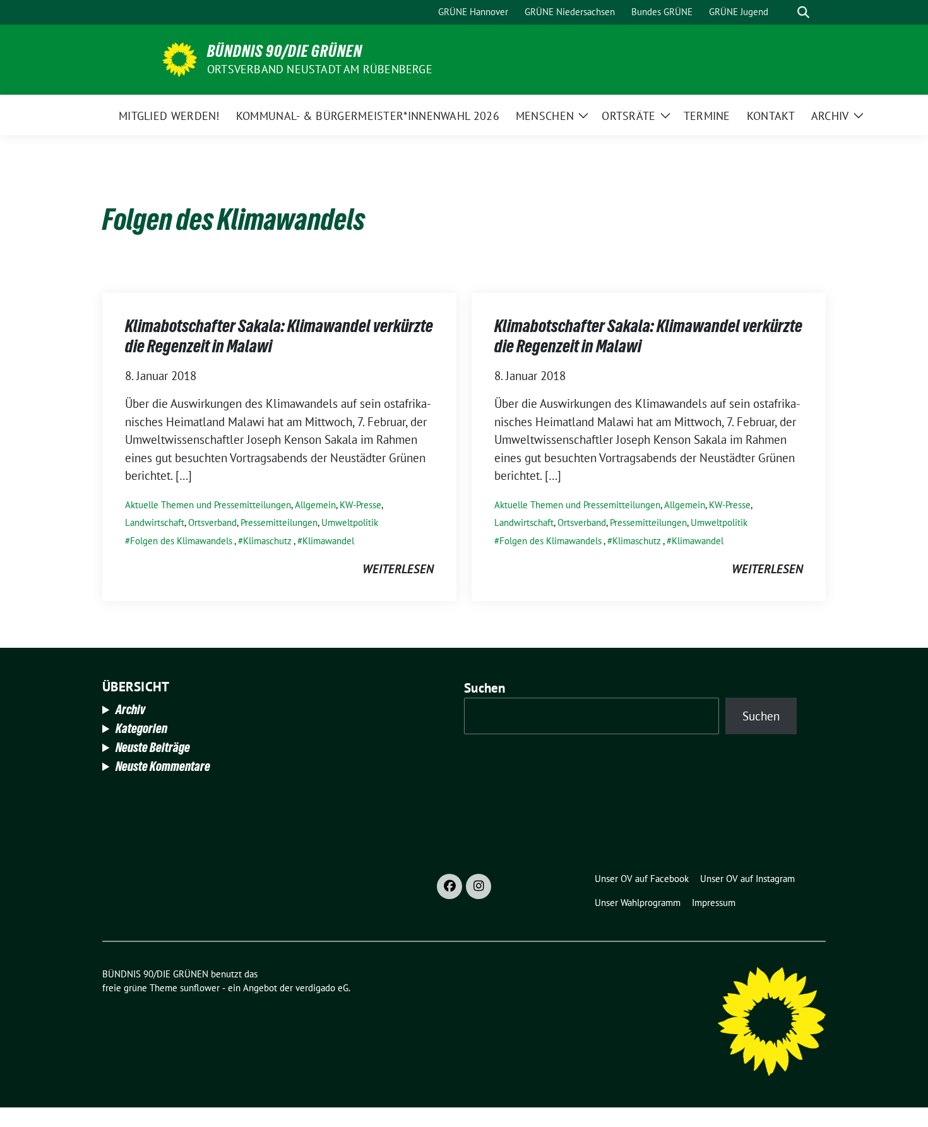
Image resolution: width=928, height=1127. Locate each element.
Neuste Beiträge (153, 747)
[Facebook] (449, 886)
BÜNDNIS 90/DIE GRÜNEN (284, 51)
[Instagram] (478, 886)
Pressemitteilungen (279, 522)
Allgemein (315, 505)
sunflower (200, 988)
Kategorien (141, 728)
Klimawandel (328, 541)
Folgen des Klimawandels (181, 541)
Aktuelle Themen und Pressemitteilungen (208, 505)
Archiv (130, 709)
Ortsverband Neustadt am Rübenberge (319, 69)
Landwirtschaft (154, 522)
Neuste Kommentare (163, 766)
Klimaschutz (267, 541)
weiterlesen (398, 568)
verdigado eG (321, 988)
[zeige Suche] (803, 12)
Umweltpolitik (349, 522)
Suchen (485, 687)
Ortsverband (212, 522)
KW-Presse (360, 505)
